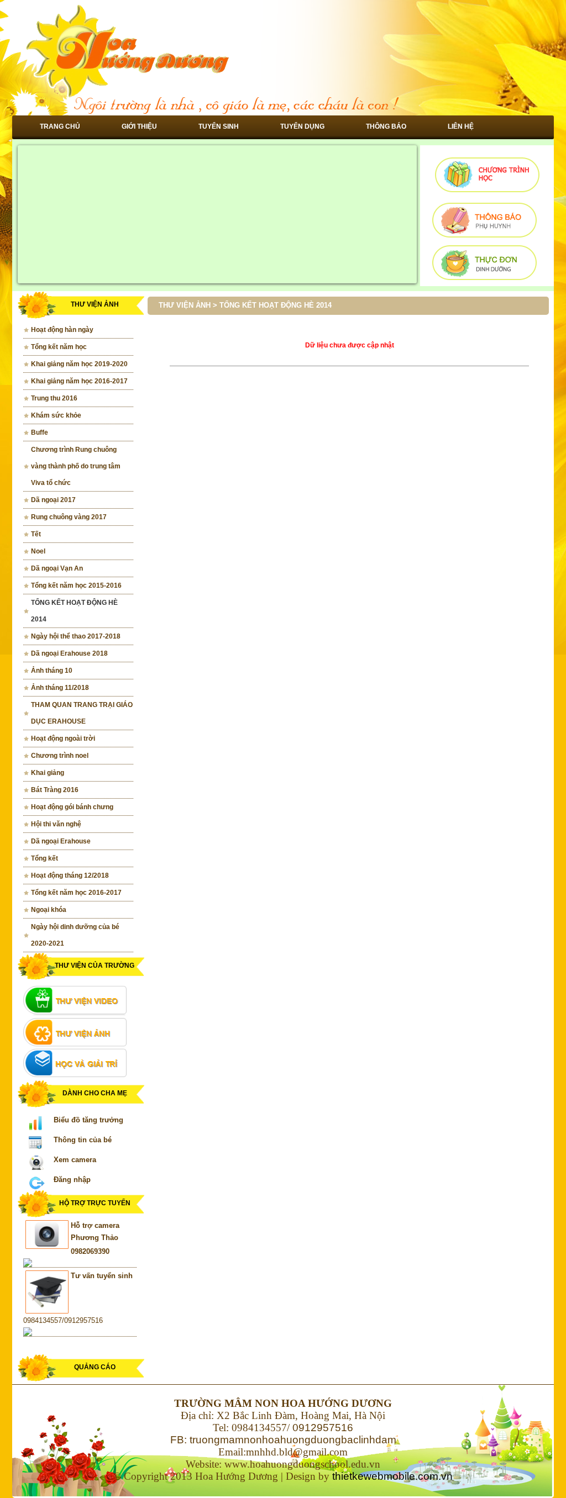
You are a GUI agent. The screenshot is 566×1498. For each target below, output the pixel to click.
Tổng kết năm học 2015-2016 (76, 585)
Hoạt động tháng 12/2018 (70, 875)
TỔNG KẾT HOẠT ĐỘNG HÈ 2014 (74, 611)
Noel (38, 551)
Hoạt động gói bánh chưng (72, 807)
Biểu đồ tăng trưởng (88, 1120)
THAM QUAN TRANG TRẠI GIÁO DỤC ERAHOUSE (82, 713)
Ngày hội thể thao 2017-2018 (75, 636)
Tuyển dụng (302, 126)
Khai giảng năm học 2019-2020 (79, 364)
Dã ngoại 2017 (53, 500)
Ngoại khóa (48, 910)
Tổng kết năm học (59, 347)
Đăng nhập (72, 1179)
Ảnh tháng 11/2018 (60, 688)
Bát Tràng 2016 (54, 790)
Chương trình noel (59, 755)
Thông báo (386, 126)
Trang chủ (60, 126)
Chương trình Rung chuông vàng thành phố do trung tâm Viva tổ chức (75, 466)
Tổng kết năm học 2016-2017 (76, 892)
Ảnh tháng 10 (51, 670)
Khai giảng (47, 773)
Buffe (39, 432)
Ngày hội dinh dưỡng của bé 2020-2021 (75, 935)
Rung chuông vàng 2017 (69, 517)
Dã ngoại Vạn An (57, 568)
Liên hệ (461, 126)
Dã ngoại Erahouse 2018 (69, 653)
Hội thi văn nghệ (56, 824)
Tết (36, 534)
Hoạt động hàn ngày (62, 330)
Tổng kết (44, 858)
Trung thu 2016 (54, 398)
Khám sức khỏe (56, 415)
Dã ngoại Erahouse (61, 841)
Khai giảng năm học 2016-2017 (79, 381)
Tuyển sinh (218, 126)
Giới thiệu (139, 126)
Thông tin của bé (83, 1140)
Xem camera (75, 1160)
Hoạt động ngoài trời (63, 738)
